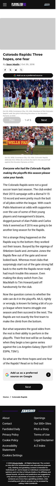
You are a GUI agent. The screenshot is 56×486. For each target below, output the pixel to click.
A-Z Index (39, 445)
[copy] (21, 70)
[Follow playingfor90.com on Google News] (48, 374)
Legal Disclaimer (44, 440)
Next (44, 120)
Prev (12, 120)
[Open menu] (5, 4)
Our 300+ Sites (42, 423)
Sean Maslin (13, 64)
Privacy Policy (10, 434)
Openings (39, 418)
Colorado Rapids (19, 397)
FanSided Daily (11, 429)
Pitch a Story (41, 429)
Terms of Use (42, 434)
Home (6, 397)
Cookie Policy (10, 440)
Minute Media (17, 463)
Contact (7, 423)
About (6, 418)
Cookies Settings (12, 455)
